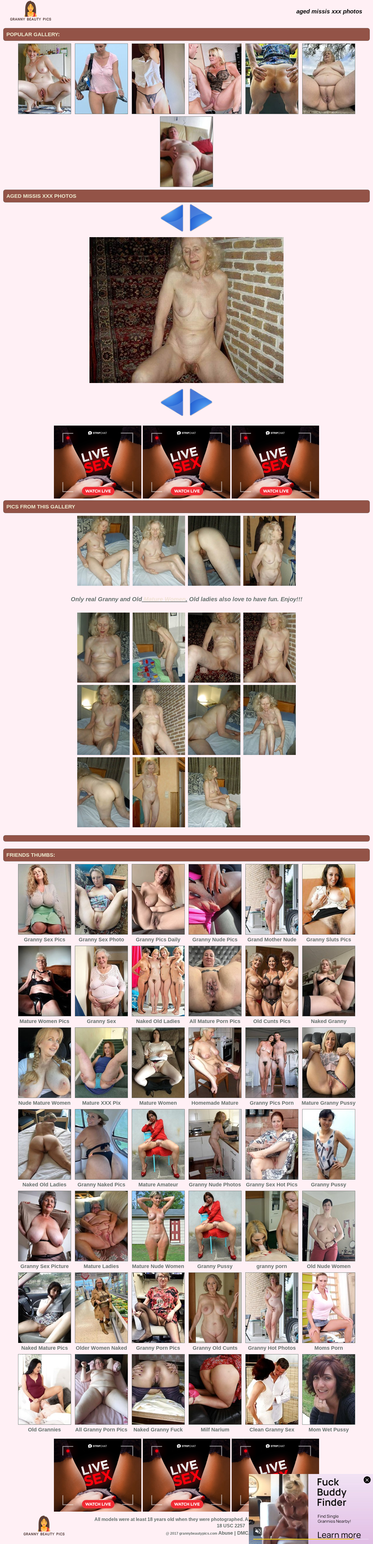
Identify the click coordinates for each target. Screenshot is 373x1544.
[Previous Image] (172, 230)
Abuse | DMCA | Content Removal (257, 1533)
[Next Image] (200, 230)
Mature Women (165, 599)
